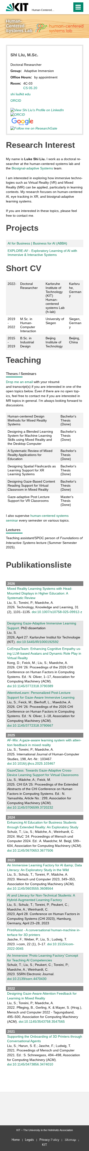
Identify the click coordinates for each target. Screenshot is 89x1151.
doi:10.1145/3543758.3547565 (42, 1021)
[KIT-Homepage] (17, 6)
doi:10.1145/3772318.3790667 (30, 725)
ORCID (15, 100)
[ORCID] (19, 114)
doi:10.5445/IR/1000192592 (38, 642)
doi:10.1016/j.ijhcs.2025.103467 (31, 763)
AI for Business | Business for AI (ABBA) (37, 243)
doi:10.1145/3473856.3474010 (30, 1064)
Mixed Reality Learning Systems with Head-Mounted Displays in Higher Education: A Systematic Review (39, 593)
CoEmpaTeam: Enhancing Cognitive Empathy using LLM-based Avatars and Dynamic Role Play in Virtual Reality (44, 653)
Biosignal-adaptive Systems (32, 168)
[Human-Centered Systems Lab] (59, 28)
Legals (29, 1139)
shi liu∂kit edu (20, 94)
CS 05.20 (30, 88)
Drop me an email (19, 382)
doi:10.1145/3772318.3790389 (30, 686)
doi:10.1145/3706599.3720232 (30, 807)
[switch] (68, 7)
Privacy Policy (49, 1139)
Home (16, 1139)
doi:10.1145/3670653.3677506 (30, 850)
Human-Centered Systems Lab (43, 10)
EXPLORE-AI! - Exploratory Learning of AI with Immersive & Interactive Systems (42, 253)
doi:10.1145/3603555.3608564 (30, 888)
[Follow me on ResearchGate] (35, 128)
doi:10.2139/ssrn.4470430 (27, 979)
